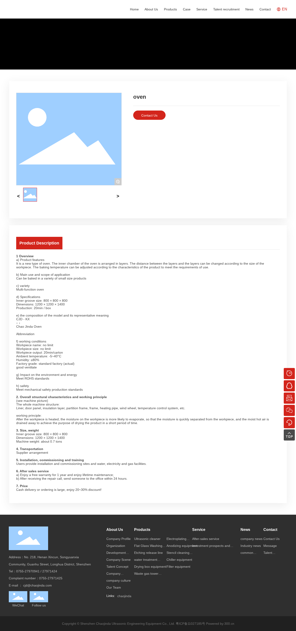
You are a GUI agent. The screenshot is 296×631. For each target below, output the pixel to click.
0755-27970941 (28, 571)
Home (134, 9)
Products (170, 9)
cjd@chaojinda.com (37, 585)
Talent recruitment (226, 9)
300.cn (229, 623)
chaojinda (124, 596)
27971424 (49, 571)
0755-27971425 (50, 578)
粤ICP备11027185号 (190, 623)
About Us (151, 9)
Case (187, 9)
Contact (265, 9)
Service (201, 9)
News (249, 9)
